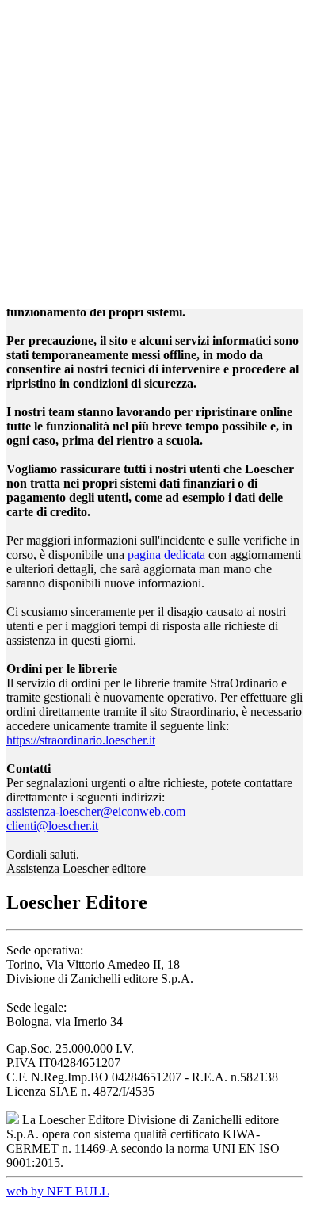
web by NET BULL (57, 1191)
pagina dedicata (166, 554)
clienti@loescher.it (52, 825)
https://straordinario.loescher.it (80, 740)
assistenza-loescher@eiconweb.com (95, 811)
